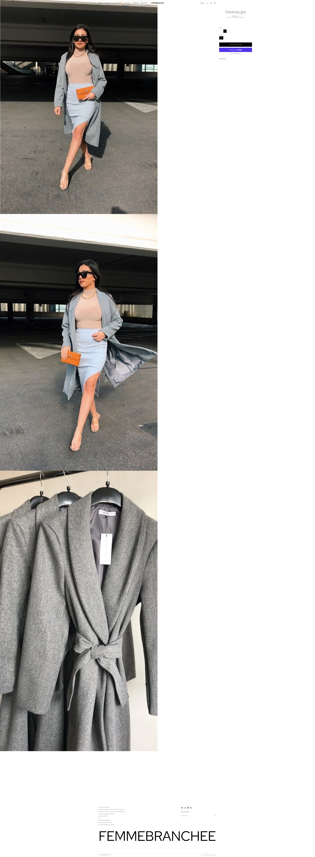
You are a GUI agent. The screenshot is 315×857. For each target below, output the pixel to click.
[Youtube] (188, 808)
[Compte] (211, 3)
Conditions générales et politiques (209, 855)
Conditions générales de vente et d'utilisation (111, 809)
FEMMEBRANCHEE (106, 855)
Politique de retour (103, 807)
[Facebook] (182, 808)
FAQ (99, 818)
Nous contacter (103, 816)
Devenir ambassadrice (104, 820)
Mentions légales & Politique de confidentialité (111, 811)
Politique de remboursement (106, 814)
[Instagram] (185, 808)
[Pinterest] (191, 808)
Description (222, 59)
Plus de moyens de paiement (235, 53)
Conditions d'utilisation (105, 822)
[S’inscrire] (215, 815)
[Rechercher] (208, 3)
